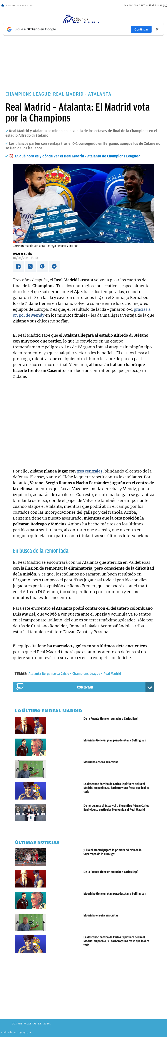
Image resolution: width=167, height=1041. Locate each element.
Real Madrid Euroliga (19, 5)
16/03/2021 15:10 (25, 258)
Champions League (86, 674)
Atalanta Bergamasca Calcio (48, 674)
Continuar (141, 29)
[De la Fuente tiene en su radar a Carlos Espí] (49, 725)
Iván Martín (22, 254)
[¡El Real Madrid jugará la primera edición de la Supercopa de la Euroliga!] (49, 857)
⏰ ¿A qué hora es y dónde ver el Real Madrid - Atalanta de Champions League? (74, 156)
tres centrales (89, 471)
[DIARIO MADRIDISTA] (83, 15)
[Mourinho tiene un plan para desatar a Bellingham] (49, 747)
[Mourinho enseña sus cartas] (49, 769)
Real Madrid (112, 674)
